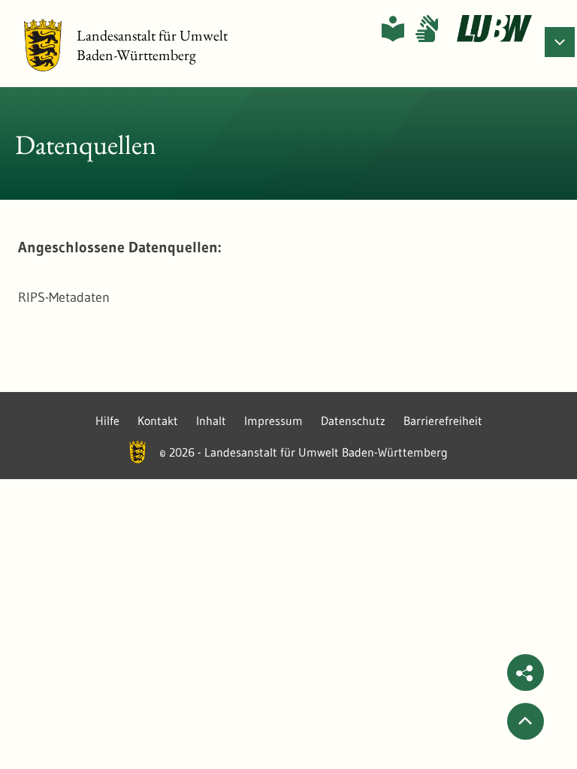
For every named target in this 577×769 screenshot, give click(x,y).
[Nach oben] (525, 721)
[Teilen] (525, 672)
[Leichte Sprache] (393, 29)
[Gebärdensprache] (427, 29)
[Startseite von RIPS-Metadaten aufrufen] (494, 28)
